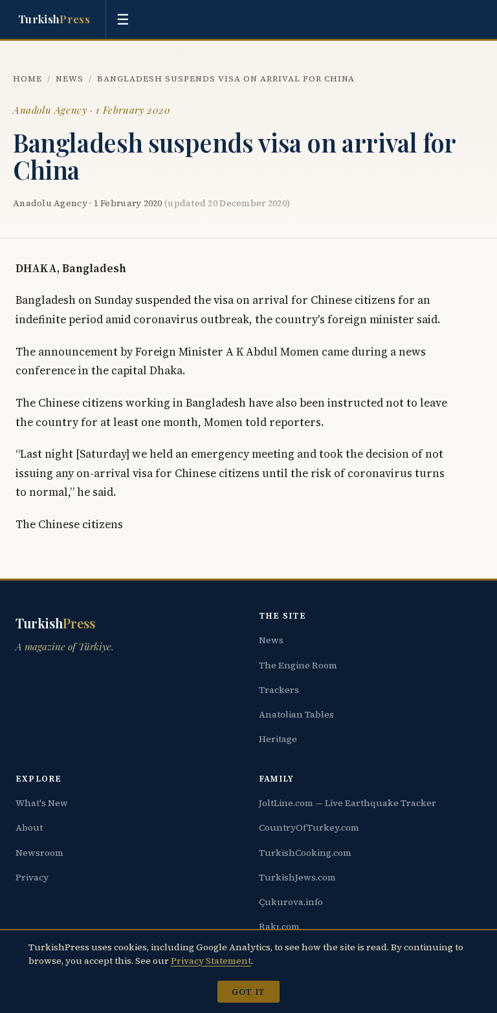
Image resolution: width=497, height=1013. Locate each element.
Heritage (278, 738)
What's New (42, 802)
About (29, 827)
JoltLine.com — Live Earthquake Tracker (347, 802)
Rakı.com (279, 926)
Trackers (279, 689)
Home (27, 78)
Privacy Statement (211, 960)
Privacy (32, 877)
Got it (248, 991)
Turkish (54, 19)
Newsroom (39, 852)
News (69, 78)
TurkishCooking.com (305, 852)
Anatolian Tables (296, 714)
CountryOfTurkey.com (309, 827)
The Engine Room (298, 665)
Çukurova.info (291, 901)
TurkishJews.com (297, 877)
